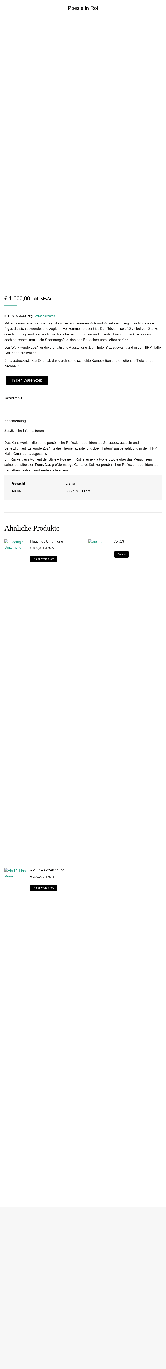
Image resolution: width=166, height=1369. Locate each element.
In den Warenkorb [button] (43, 559)
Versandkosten (45, 316)
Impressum (12, 1280)
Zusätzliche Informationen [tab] (24, 430)
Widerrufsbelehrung (17, 1306)
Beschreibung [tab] (15, 421)
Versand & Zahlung (17, 1322)
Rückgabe (11, 1339)
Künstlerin (11, 1246)
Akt (20, 397)
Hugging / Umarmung (46, 541)
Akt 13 (119, 541)
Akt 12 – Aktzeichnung (47, 870)
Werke (9, 1238)
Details (121, 554)
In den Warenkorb (27, 380)
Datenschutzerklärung (19, 1289)
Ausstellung (12, 1255)
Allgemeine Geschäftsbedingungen (27, 1297)
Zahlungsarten (14, 1331)
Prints (9, 1264)
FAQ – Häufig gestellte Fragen (24, 1348)
